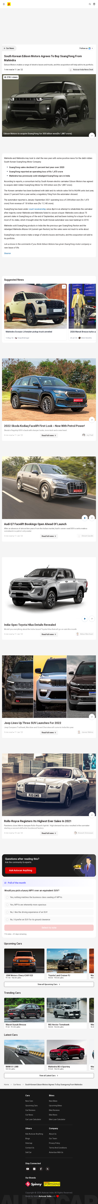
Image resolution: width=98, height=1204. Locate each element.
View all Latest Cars (47, 1076)
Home (6, 1085)
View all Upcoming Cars (47, 984)
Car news (29, 1115)
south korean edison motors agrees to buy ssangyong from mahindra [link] (53, 1085)
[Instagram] (34, 1169)
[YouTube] (27, 1169)
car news (17, 1085)
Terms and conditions (58, 1148)
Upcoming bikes (55, 1106)
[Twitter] (47, 1169)
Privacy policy (54, 1143)
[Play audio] (85, 518)
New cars (29, 1101)
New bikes (53, 1101)
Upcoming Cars (31, 1106)
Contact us (29, 1148)
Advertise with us (56, 1152)
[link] (24, 961)
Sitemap (28, 1143)
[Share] (92, 136)
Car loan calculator (33, 1119)
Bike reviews (54, 1110)
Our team (53, 1138)
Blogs (27, 1138)
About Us (52, 1134)
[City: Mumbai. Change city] (94, 4)
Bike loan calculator (57, 1119)
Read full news (48, 435)
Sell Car (28, 1152)
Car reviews (30, 1110)
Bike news (53, 1115)
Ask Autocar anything (34, 1134)
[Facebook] (41, 1169)
